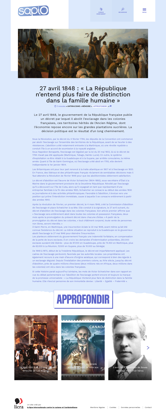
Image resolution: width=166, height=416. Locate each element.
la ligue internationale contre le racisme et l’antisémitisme (52, 407)
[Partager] (110, 106)
